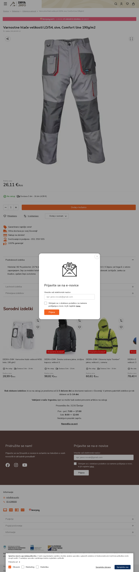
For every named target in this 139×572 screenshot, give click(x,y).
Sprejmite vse (122, 567)
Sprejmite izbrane (103, 567)
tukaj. (78, 306)
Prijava (52, 312)
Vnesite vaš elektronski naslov (57, 292)
